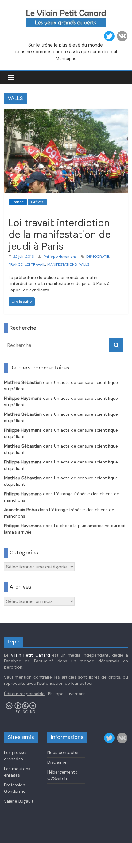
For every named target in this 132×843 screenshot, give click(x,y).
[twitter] (109, 36)
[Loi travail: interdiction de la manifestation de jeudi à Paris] (66, 113)
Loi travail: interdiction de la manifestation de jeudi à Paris (60, 234)
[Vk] (122, 36)
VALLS (84, 264)
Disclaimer (57, 762)
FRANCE (16, 264)
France (18, 202)
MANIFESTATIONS (62, 264)
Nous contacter (63, 752)
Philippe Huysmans (60, 256)
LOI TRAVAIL (35, 264)
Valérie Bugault (18, 801)
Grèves (37, 202)
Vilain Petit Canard (30, 655)
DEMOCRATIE (97, 256)
